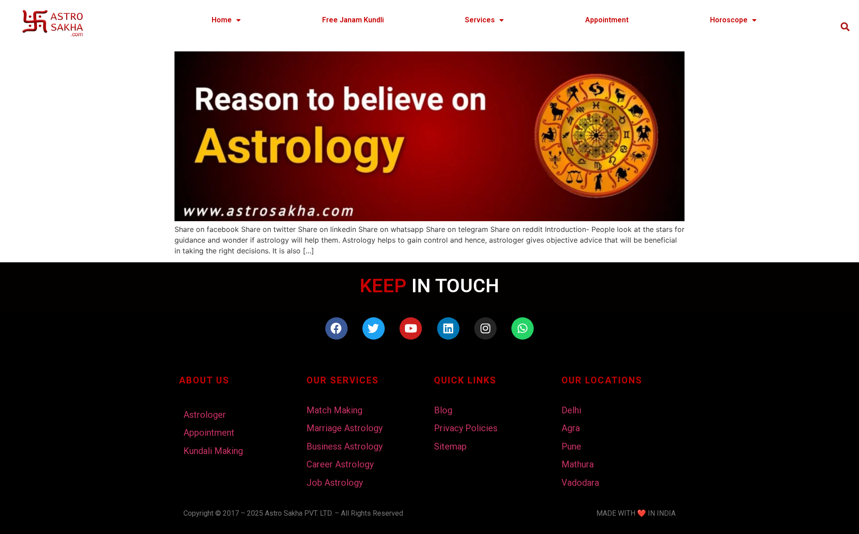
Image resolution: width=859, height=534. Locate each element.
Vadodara (580, 482)
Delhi (571, 410)
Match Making (334, 410)
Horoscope (729, 20)
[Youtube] (411, 328)
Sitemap (450, 446)
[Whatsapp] (522, 328)
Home (222, 20)
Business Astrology (344, 446)
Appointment (607, 20)
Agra (570, 428)
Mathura (577, 464)
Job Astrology (334, 482)
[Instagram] (485, 328)
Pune (571, 446)
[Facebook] (336, 328)
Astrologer (204, 414)
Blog (443, 410)
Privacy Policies (466, 428)
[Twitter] (373, 328)
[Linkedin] (448, 328)
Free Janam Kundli (353, 20)
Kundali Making (213, 451)
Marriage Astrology (344, 428)
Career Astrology (340, 464)
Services (480, 20)
